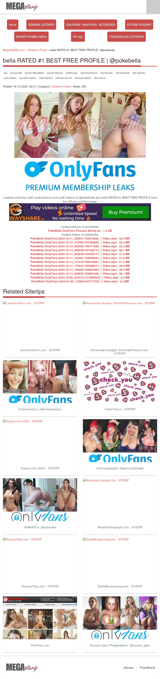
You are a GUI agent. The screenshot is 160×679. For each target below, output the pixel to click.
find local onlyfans (83, 78)
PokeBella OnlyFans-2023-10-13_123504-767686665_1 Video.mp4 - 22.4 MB (80, 242)
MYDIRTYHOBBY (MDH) (31, 37)
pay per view (16, 73)
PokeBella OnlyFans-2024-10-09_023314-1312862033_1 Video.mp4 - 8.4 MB (80, 277)
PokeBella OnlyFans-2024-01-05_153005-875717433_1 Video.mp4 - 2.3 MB (80, 281)
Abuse (128, 667)
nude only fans (45, 78)
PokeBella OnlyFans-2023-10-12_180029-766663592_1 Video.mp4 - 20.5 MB (80, 269)
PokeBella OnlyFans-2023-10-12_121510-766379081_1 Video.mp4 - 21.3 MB (80, 262)
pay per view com (55, 73)
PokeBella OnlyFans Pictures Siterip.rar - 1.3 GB (80, 231)
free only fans (139, 73)
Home (12, 25)
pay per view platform (34, 73)
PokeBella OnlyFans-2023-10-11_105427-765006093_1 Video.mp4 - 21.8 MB (80, 258)
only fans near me (64, 78)
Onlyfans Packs (60, 86)
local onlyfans (10, 78)
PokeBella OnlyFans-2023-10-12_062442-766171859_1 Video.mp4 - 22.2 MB (80, 246)
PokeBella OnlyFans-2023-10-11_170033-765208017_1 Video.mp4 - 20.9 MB (80, 266)
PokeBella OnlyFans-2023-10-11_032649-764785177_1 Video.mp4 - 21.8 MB (80, 254)
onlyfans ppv (71, 73)
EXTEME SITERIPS (139, 25)
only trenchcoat (123, 73)
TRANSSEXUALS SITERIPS (126, 37)
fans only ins (100, 78)
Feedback (147, 667)
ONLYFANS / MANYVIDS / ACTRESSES (90, 25)
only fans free (106, 73)
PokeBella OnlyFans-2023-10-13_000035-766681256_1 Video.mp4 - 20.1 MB (80, 273)
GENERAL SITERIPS (41, 25)
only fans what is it (89, 73)
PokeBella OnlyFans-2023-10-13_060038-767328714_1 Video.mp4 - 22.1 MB (80, 250)
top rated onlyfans (28, 78)
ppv (5, 73)
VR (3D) (78, 37)
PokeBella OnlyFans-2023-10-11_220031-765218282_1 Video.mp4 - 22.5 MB (80, 238)
